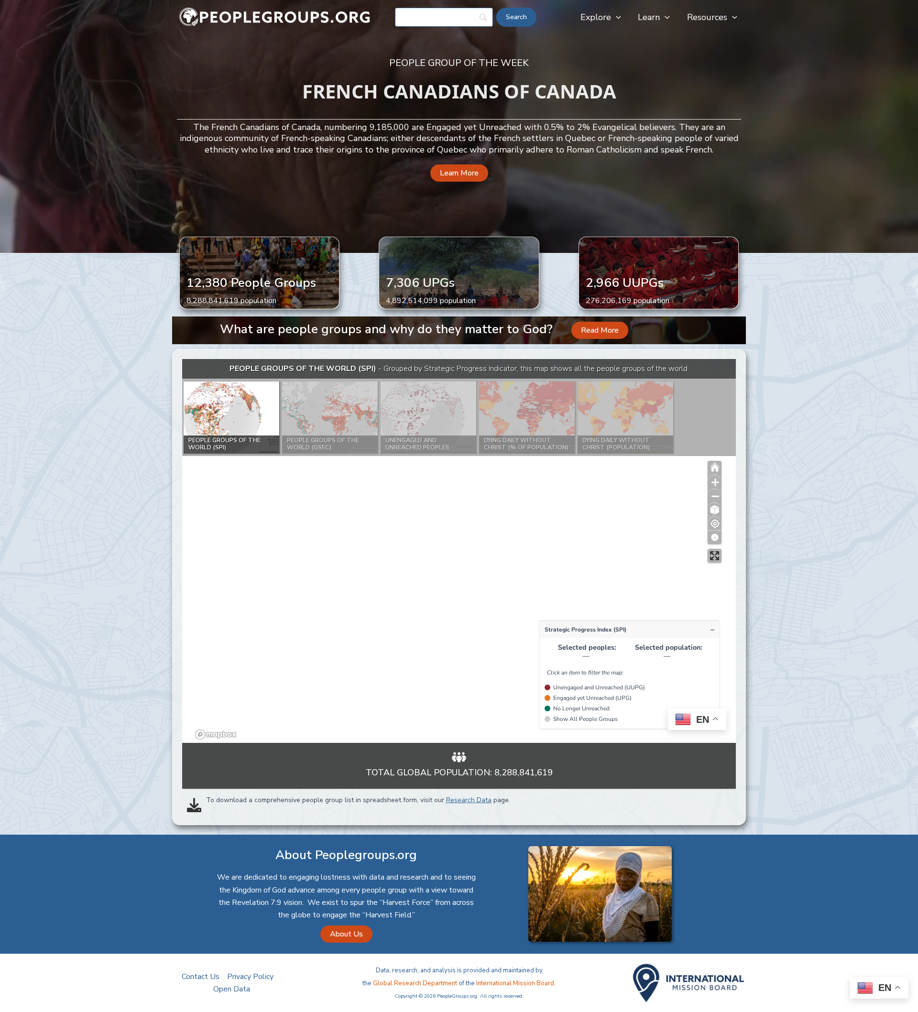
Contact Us (200, 976)
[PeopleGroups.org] (275, 16)
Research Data (469, 800)
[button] (616, 17)
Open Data (231, 989)
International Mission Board (515, 983)
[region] (459, 551)
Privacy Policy (250, 976)
